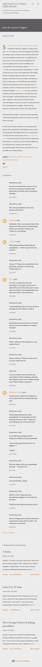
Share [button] (5, 167)
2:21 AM (12, 348)
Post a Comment (9, 532)
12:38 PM (12, 213)
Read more (34, 574)
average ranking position (20, 157)
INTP (11, 279)
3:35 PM (12, 296)
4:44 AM (12, 527)
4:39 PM (12, 313)
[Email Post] (4, 164)
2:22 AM (12, 364)
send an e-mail (20, 90)
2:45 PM (12, 272)
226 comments (15, 574)
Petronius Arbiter (15, 392)
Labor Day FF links (12, 587)
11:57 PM (12, 454)
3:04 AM (12, 385)
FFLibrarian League (10, 160)
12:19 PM (12, 197)
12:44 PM (12, 235)
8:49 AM (12, 404)
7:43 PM (12, 331)
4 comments (14, 610)
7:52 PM (12, 484)
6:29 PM (12, 470)
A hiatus (7, 551)
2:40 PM (12, 254)
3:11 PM (12, 426)
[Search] (33, 4)
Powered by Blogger (22, 661)
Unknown (12, 220)
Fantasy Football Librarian (15, 5)
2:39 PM (12, 508)
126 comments (15, 649)
